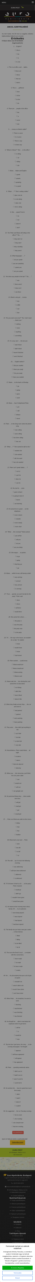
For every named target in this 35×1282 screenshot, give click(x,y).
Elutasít (17, 1278)
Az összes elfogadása (17, 1268)
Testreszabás (17, 1273)
